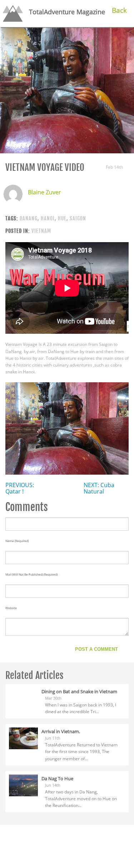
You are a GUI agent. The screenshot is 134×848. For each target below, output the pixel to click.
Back (119, 10)
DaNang (29, 218)
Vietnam (41, 231)
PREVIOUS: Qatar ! (19, 488)
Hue (62, 218)
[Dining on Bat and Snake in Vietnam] (23, 691)
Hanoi (48, 218)
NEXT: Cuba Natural (99, 488)
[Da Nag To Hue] (23, 785)
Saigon (78, 218)
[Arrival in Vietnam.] (23, 738)
